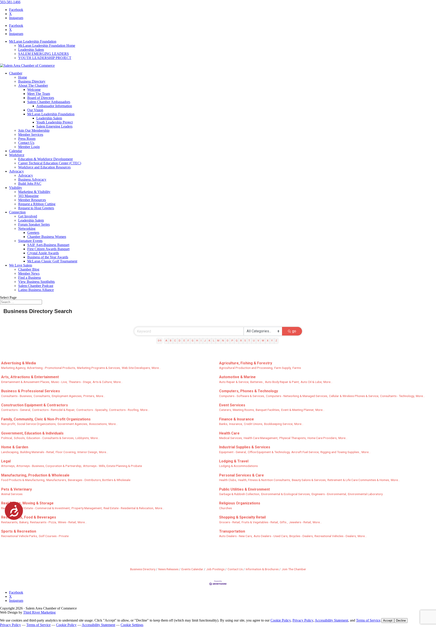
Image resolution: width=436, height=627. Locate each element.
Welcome (34, 89)
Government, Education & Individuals (32, 433)
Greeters (33, 233)
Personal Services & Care (241, 475)
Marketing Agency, (13, 368)
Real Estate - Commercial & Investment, (44, 508)
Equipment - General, (233, 452)
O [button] (227, 340)
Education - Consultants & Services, (50, 438)
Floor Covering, (66, 452)
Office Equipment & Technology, (269, 452)
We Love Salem (20, 265)
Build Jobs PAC (29, 183)
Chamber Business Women (46, 237)
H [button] (197, 340)
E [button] (184, 340)
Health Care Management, (261, 438)
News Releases (168, 569)
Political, (7, 438)
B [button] (170, 340)
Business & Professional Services (30, 391)
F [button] (188, 340)
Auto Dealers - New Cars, (236, 536)
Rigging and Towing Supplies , (340, 452)
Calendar (15, 151)
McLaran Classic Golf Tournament (52, 261)
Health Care (229, 433)
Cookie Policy (280, 620)
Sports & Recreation (18, 531)
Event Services (232, 405)
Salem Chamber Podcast (35, 286)
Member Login (29, 147)
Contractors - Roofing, (124, 410)
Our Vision (35, 110)
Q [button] (237, 340)
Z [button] (276, 340)
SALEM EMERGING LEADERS (43, 54)
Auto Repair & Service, (234, 382)
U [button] (254, 340)
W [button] (263, 340)
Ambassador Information (54, 106)
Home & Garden (14, 447)
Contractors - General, (16, 410)
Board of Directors (40, 98)
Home (22, 77)
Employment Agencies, (67, 396)
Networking (26, 228)
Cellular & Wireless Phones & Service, (354, 396)
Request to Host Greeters (36, 208)
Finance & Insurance (236, 419)
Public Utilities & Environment (244, 489)
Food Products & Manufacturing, (23, 480)
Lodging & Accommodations (238, 466)
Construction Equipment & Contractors (34, 405)
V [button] (258, 340)
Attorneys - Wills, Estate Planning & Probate (112, 466)
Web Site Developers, (136, 368)
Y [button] (272, 340)
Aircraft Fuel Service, (305, 452)
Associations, (98, 424)
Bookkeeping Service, (278, 424)
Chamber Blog (28, 269)
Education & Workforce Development (45, 159)
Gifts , (284, 522)
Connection (17, 212)
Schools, (19, 438)
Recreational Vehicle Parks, (19, 536)
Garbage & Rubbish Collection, (239, 494)
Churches (225, 508)
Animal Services (11, 494)
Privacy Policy (302, 620)
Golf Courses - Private (54, 536)
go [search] (294, 331)
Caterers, (225, 410)
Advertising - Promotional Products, (51, 368)
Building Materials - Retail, (37, 452)
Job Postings (215, 569)
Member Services (30, 134)
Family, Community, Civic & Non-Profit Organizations (46, 419)
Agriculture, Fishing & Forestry (245, 363)
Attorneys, (8, 466)
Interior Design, (87, 452)
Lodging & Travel (233, 461)
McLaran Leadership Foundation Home (46, 45)
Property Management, (87, 508)
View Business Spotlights (36, 282)
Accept (387, 620)
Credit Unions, (253, 424)
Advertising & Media (18, 363)
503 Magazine (28, 196)
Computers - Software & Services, (242, 396)
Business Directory (31, 81)
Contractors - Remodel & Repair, (53, 410)
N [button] (223, 340)
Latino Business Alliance (36, 290)
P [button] (232, 340)
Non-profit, (8, 424)
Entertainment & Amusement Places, (25, 382)
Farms (296, 368)
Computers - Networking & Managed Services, (297, 396)
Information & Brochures (262, 569)
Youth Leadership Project (54, 122)
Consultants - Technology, (397, 396)
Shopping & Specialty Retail (242, 517)
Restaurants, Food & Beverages (28, 517)
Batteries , (257, 382)
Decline (401, 620)
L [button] (213, 340)
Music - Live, (59, 382)
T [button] (249, 340)
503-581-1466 (10, 2)
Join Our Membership (34, 130)
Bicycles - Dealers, (301, 536)
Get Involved (27, 216)
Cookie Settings (132, 625)
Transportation (232, 531)
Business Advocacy (32, 179)
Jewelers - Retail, (300, 522)
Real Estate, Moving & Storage (27, 503)
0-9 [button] (159, 340)
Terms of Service (368, 620)
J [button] (205, 340)
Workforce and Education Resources (44, 167)
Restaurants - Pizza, (43, 522)
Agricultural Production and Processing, (246, 368)
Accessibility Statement (331, 620)
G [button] (192, 340)
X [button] (267, 340)
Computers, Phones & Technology (248, 391)
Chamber (15, 73)
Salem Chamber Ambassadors (48, 102)
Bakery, (24, 522)
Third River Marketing (39, 612)
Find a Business (29, 277)
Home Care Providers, (322, 438)
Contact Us (26, 143)
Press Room (26, 139)
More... (156, 368)
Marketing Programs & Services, (99, 368)
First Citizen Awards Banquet (48, 249)
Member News (29, 273)
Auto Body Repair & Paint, (282, 382)
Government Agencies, (72, 424)
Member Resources (32, 200)
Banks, (223, 424)
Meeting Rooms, (244, 410)
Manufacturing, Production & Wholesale (35, 475)
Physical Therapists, (292, 438)
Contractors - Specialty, (92, 410)
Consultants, (42, 396)
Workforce (16, 155)
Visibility (15, 188)
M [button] (218, 340)
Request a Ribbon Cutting (36, 204)
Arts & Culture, (102, 382)
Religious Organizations (239, 503)
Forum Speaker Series (34, 224)
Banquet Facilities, (268, 410)
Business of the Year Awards (47, 257)
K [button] (209, 340)
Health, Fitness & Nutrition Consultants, (264, 480)
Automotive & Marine (237, 377)
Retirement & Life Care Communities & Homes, (358, 480)
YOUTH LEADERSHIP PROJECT (44, 58)
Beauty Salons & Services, (309, 480)
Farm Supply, (282, 368)
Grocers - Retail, (229, 522)
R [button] (241, 340)
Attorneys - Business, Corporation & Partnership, (49, 466)
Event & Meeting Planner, (297, 410)
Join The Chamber (294, 569)
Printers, (89, 396)
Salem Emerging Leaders (54, 126)
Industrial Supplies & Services (244, 447)
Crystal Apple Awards (43, 253)
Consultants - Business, (16, 396)
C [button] (175, 340)
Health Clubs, (228, 480)
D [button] (180, 340)
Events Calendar (192, 569)
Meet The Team (38, 94)
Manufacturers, (56, 480)
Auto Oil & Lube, (311, 382)
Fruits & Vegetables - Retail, (260, 522)
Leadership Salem (31, 50)
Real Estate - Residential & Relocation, (129, 508)
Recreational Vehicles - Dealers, (336, 536)
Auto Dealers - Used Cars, (271, 536)
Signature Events (30, 241)
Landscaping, (10, 452)
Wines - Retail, (67, 522)
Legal (6, 461)
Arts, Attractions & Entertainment (30, 377)
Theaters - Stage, (80, 382)
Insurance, (236, 424)
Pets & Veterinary (16, 489)
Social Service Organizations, (36, 424)
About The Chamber (33, 85)
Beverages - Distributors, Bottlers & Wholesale (99, 480)
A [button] (166, 340)
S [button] (245, 340)
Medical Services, (231, 438)
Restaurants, (9, 522)
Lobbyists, (82, 438)
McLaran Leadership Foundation (32, 41)
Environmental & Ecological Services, (285, 494)
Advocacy (16, 171)
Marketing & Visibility (34, 192)
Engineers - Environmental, (329, 494)
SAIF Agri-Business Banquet (48, 245)
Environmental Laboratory (365, 494)
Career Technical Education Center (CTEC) (49, 163)
